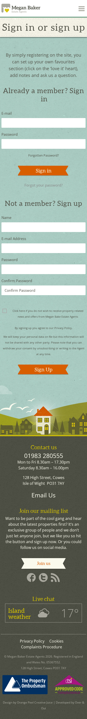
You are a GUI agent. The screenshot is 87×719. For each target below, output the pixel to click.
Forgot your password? (43, 185)
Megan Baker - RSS (56, 578)
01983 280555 (43, 455)
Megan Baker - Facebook (31, 578)
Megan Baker (22, 8)
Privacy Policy (63, 328)
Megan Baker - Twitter (43, 578)
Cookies (56, 641)
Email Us (43, 495)
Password (9, 134)
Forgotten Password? (43, 155)
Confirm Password (16, 280)
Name (6, 217)
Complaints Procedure (41, 647)
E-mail (6, 113)
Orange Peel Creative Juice (35, 702)
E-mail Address (13, 238)
